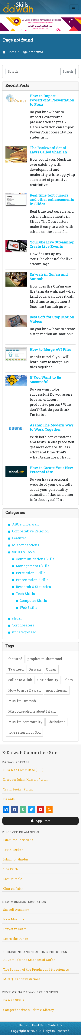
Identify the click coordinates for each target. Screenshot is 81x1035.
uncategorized (24, 632)
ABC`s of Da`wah (25, 524)
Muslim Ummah (22, 701)
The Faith (10, 869)
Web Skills (28, 607)
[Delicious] (6, 809)
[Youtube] (40, 809)
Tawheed (16, 669)
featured (15, 658)
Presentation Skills (32, 579)
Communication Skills (35, 559)
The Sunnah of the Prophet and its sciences (36, 969)
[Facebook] (14, 809)
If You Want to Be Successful (45, 379)
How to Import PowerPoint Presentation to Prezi (52, 100)
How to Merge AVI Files (51, 349)
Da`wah (35, 669)
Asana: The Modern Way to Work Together (51, 427)
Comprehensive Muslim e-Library (28, 1010)
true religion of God (24, 732)
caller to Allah (20, 679)
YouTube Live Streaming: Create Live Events (52, 244)
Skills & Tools (23, 552)
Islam (68, 679)
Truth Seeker (13, 850)
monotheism (56, 690)
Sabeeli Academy (16, 910)
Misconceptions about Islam (32, 711)
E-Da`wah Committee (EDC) (23, 770)
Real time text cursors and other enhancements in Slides (52, 199)
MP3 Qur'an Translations (21, 979)
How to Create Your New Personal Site (51, 469)
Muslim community (25, 722)
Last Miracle (12, 879)
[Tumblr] (23, 809)
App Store (42, 821)
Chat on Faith (13, 888)
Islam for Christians (18, 840)
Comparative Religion (30, 531)
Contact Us (55, 1025)
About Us (37, 1025)
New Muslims (13, 919)
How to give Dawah (24, 690)
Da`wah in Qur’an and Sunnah (49, 276)
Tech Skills (25, 593)
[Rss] (49, 809)
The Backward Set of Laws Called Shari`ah (48, 149)
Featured (19, 538)
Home (23, 1025)
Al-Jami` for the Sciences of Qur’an (29, 960)
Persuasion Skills (30, 573)
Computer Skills (33, 600)
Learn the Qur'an (15, 939)
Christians (56, 722)
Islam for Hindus (15, 859)
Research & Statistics (33, 586)
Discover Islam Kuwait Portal (25, 779)
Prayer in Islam (15, 929)
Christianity (47, 679)
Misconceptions (25, 545)
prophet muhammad (44, 658)
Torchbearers (23, 625)
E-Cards (9, 799)
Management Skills (32, 566)
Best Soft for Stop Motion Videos (52, 319)
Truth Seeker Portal (18, 789)
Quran (51, 669)
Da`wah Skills (13, 1000)
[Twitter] (31, 809)
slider (17, 618)
